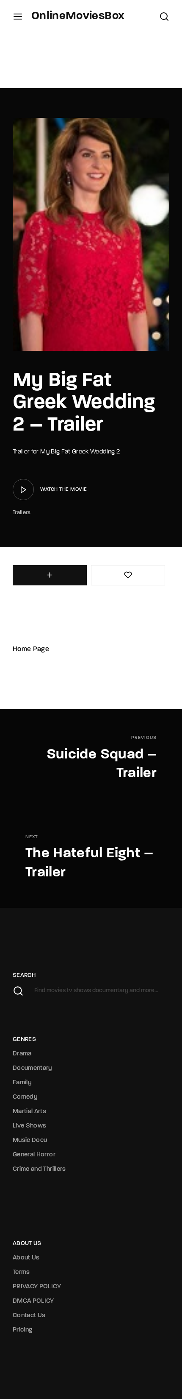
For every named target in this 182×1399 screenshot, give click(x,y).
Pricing (22, 1330)
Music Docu (30, 1140)
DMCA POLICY (33, 1301)
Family (22, 1083)
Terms (21, 1272)
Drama (22, 1054)
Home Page (31, 649)
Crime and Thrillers (39, 1169)
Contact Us (29, 1315)
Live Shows (30, 1126)
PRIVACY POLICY (37, 1287)
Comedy (25, 1097)
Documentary (32, 1068)
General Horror (34, 1155)
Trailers (22, 512)
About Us (26, 1258)
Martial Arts (29, 1111)
